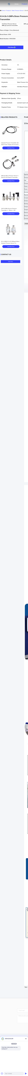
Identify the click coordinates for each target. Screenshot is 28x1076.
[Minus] (26, 1039)
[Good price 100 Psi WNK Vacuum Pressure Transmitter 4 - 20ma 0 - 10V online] (11, 196)
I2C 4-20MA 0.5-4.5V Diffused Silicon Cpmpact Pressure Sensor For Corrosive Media (10, 243)
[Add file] (2, 1073)
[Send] (26, 1073)
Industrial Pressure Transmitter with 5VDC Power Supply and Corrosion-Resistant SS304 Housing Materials (10, 144)
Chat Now (11, 47)
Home (16, 4)
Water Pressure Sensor (17, 10)
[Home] (6, 4)
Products (24, 4)
